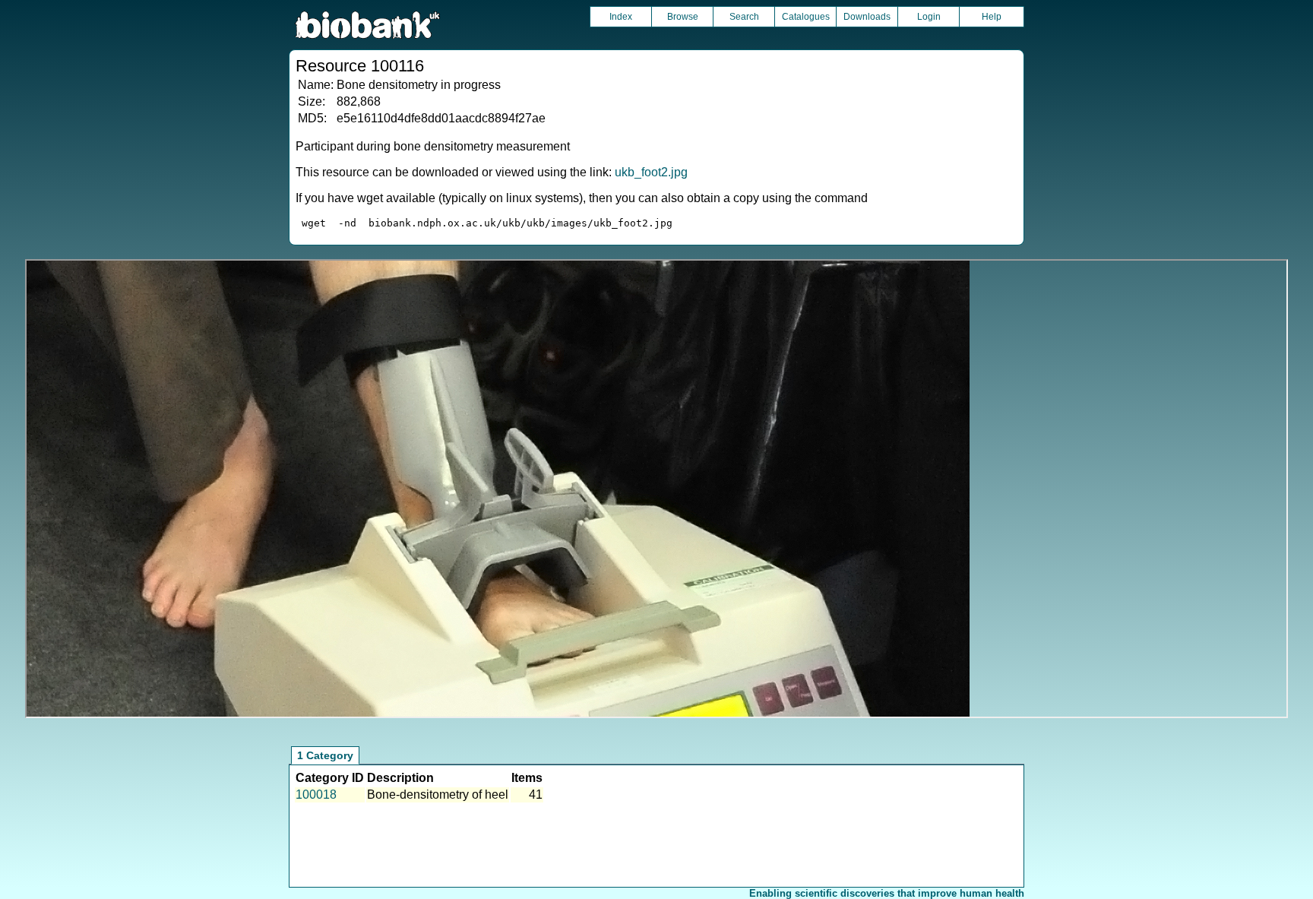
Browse (682, 16)
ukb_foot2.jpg (651, 172)
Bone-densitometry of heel (437, 794)
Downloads (867, 16)
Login (929, 16)
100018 (316, 794)
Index (620, 16)
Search (744, 16)
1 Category (325, 755)
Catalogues (806, 16)
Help (991, 16)
